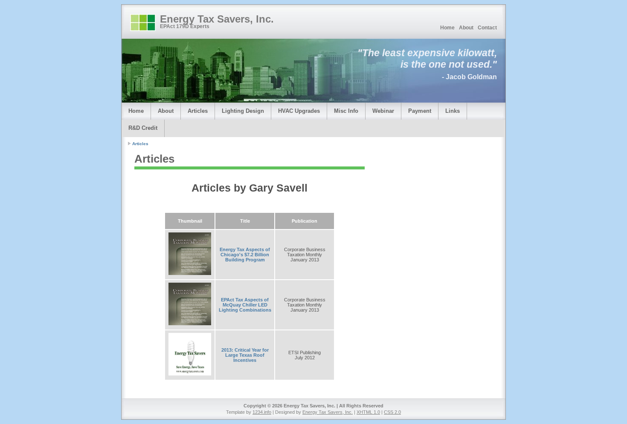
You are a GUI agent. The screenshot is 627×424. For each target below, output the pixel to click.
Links (452, 111)
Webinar (383, 111)
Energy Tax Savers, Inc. (217, 19)
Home (447, 28)
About (466, 28)
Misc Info (346, 111)
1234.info (262, 412)
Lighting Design (243, 111)
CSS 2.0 (392, 412)
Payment (419, 111)
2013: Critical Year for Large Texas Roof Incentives (245, 355)
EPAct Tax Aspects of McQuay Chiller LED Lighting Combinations (245, 304)
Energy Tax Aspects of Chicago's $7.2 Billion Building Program (245, 254)
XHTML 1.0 (368, 412)
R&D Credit (142, 128)
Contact (487, 28)
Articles (198, 111)
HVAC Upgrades (299, 111)
